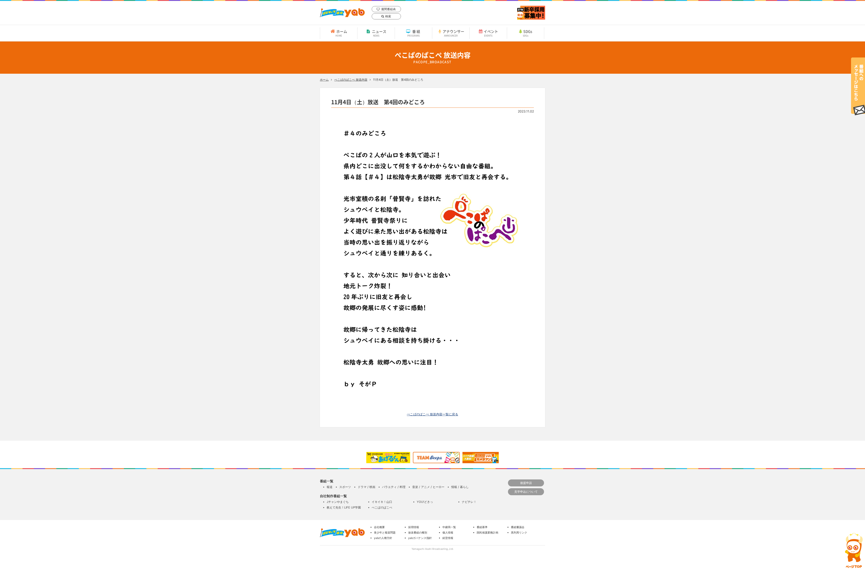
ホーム (341, 33)
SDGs (528, 33)
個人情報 (447, 532)
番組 (414, 33)
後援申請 (526, 483)
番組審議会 (517, 527)
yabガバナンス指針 (420, 538)
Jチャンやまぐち (338, 502)
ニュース (379, 33)
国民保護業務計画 (487, 532)
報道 (329, 487)
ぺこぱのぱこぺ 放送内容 (350, 79)
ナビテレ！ (469, 502)
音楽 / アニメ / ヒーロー (428, 487)
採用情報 (413, 527)
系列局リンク (519, 532)
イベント (491, 33)
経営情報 (447, 538)
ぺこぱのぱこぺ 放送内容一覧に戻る (432, 414)
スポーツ (345, 487)
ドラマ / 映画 (366, 487)
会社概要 (379, 527)
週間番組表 (388, 9)
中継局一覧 (449, 527)
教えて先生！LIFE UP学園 (344, 507)
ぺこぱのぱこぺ (382, 507)
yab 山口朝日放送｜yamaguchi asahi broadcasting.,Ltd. (342, 13)
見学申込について (526, 491)
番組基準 (482, 527)
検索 (388, 16)
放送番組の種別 (417, 532)
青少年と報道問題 (385, 532)
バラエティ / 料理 (393, 487)
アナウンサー (453, 33)
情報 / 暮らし (460, 487)
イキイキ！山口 (382, 502)
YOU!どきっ (425, 502)
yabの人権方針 (383, 538)
